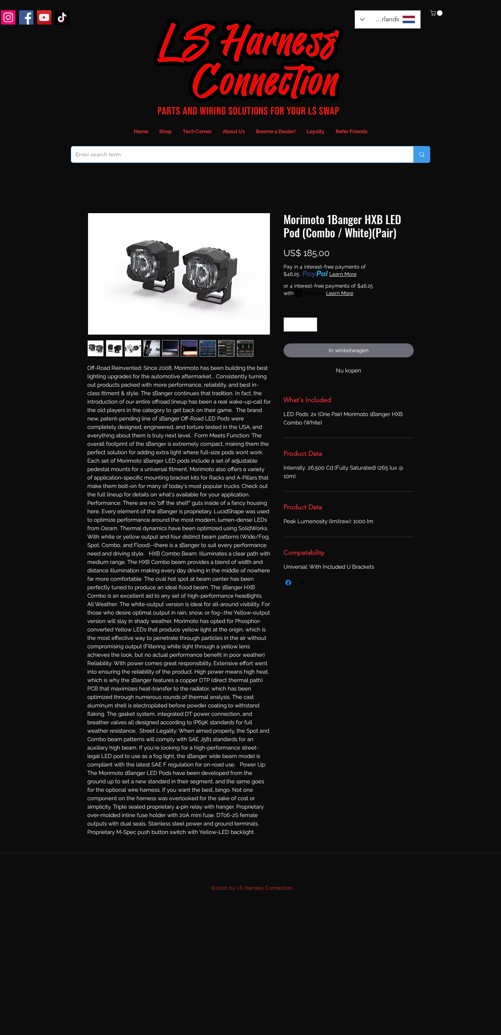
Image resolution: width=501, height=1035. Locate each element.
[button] (437, 13)
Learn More (342, 274)
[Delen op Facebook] (288, 582)
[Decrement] (290, 324)
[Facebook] (26, 17)
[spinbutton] (301, 324)
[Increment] (312, 324)
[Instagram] (8, 17)
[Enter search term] (421, 154)
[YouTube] (44, 17)
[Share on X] (302, 582)
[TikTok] (62, 17)
